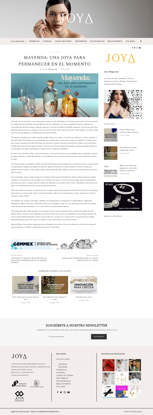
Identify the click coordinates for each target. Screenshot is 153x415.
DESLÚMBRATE (81, 41)
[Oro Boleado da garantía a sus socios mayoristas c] (135, 392)
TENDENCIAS (34, 41)
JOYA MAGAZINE (17, 41)
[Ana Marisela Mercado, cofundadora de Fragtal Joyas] (135, 378)
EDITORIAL (62, 364)
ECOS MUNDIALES (97, 41)
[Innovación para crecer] (83, 285)
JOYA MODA (130, 41)
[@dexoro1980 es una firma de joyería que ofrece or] (108, 365)
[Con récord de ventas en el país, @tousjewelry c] (122, 392)
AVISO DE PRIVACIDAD (133, 412)
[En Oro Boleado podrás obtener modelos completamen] (122, 378)
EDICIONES (62, 367)
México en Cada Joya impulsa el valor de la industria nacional (128, 168)
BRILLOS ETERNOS (115, 41)
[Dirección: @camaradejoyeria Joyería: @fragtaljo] (122, 365)
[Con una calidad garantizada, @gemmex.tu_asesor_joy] (108, 392)
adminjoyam (52, 69)
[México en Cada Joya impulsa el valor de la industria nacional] (110, 171)
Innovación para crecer (84, 297)
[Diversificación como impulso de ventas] (54, 285)
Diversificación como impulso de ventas (54, 298)
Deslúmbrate (54, 52)
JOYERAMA (47, 41)
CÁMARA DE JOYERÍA (63, 41)
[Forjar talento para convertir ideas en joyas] (25, 285)
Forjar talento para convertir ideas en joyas (25, 298)
